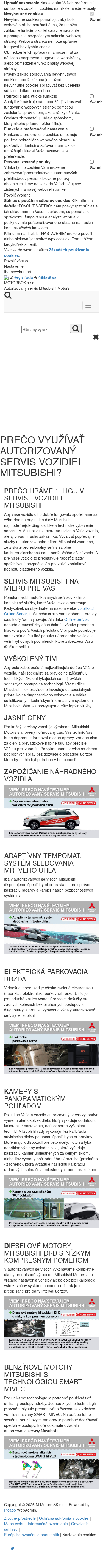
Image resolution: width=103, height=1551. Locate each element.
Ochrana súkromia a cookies (64, 1518)
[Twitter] (12, 1548)
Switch (94, 19)
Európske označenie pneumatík (31, 1534)
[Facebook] (4, 1548)
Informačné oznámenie (48, 1523)
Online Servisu (77, 619)
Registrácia (23, 277)
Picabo (10, 1510)
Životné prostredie (20, 1518)
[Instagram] (9, 1548)
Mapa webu (14, 1523)
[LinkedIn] (15, 1548)
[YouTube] (6, 1548)
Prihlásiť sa (46, 277)
